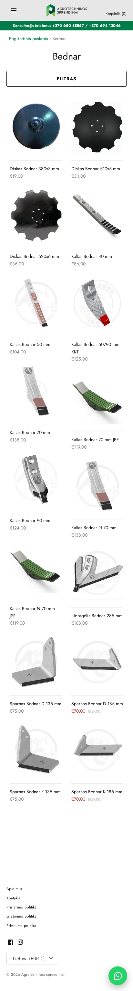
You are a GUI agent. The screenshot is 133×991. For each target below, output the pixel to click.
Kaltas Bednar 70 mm (30, 432)
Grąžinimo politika (21, 916)
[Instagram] (20, 942)
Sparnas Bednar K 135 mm (35, 791)
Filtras (67, 78)
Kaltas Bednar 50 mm (30, 344)
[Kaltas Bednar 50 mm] (36, 303)
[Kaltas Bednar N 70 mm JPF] (36, 567)
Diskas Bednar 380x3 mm (34, 168)
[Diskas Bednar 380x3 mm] (36, 127)
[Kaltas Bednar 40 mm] (97, 215)
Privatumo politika (21, 925)
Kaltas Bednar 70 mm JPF (95, 439)
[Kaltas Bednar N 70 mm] (97, 486)
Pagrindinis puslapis (28, 38)
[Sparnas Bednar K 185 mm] (97, 750)
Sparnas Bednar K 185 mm (96, 791)
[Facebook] (10, 942)
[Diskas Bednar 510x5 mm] (97, 127)
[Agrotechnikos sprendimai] (66, 10)
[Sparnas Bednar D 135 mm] (36, 662)
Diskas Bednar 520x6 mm (34, 256)
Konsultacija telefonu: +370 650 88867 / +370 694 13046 (67, 25)
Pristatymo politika (21, 907)
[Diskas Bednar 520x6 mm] (36, 215)
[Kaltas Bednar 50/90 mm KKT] (97, 303)
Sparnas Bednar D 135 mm (35, 703)
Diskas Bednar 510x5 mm (95, 168)
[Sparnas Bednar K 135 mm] (36, 750)
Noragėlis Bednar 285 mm (97, 615)
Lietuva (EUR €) (29, 958)
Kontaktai (13, 898)
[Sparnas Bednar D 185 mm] (97, 662)
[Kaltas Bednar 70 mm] (36, 391)
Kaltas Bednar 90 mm (30, 520)
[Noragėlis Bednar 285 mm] (97, 574)
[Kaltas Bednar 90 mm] (36, 479)
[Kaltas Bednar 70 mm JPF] (97, 398)
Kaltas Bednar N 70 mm (94, 527)
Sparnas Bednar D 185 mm (97, 703)
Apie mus (14, 888)
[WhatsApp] (117, 975)
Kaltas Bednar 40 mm (91, 256)
